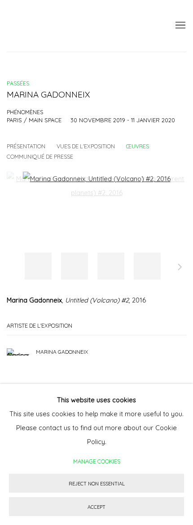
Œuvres (137, 146)
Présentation (26, 146)
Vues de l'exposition (86, 146)
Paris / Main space (34, 120)
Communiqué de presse (40, 156)
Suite (180, 268)
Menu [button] (179, 25)
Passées (18, 83)
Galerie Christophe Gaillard (74, 26)
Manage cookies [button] (96, 461)
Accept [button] (96, 507)
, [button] (38, 266)
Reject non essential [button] (97, 484)
